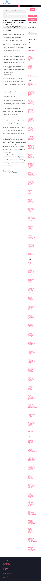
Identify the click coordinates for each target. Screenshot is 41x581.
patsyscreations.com (31, 278)
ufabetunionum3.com (31, 340)
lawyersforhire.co (30, 136)
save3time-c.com (30, 454)
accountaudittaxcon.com (31, 198)
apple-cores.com (30, 533)
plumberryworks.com (31, 217)
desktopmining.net (31, 537)
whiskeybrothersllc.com (31, 253)
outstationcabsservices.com (32, 400)
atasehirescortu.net (31, 157)
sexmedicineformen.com (32, 222)
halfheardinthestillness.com (32, 513)
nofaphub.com (30, 275)
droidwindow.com (30, 381)
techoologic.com (30, 391)
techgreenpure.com (31, 305)
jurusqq (29, 51)
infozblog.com (30, 498)
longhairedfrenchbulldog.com (32, 135)
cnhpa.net (29, 184)
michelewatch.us (30, 448)
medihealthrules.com (31, 394)
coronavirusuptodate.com (32, 323)
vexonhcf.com (30, 456)
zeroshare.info (30, 476)
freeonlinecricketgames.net (32, 493)
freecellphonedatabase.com (32, 104)
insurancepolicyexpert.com (32, 465)
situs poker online (30, 52)
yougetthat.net (30, 123)
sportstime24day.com (31, 148)
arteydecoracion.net (31, 504)
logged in (9, 172)
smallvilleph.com (30, 480)
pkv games (29, 69)
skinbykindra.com (30, 417)
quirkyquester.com (30, 221)
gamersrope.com (30, 105)
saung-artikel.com (30, 129)
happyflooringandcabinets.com (32, 174)
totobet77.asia (30, 235)
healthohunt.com (30, 356)
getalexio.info (30, 197)
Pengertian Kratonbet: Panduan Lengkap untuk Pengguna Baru (32, 41)
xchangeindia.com (30, 403)
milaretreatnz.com (30, 478)
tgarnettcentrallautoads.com (32, 451)
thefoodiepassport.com (31, 525)
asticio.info (29, 193)
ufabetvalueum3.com (31, 341)
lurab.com (29, 425)
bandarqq (29, 68)
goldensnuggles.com (31, 118)
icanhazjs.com (30, 529)
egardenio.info (30, 194)
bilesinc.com (30, 477)
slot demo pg (30, 61)
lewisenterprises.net (31, 288)
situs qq (29, 59)
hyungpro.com (30, 146)
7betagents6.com (30, 322)
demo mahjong (30, 57)
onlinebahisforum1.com (31, 266)
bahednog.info (30, 94)
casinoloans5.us (30, 520)
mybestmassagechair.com (32, 514)
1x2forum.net (30, 263)
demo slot (29, 64)
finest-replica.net (30, 372)
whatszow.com (30, 301)
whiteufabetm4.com (31, 349)
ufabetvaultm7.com (31, 342)
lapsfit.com (29, 328)
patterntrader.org (30, 183)
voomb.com (29, 162)
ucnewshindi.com (30, 103)
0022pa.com (30, 475)
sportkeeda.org (30, 200)
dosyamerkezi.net (30, 461)
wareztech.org (30, 111)
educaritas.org (30, 280)
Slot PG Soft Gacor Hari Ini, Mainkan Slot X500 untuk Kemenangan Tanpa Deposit (14, 11)
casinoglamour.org (30, 547)
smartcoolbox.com (30, 226)
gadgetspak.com (30, 325)
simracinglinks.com (31, 460)
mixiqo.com (29, 210)
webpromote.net (30, 502)
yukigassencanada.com (31, 318)
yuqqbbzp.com (30, 320)
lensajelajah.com (30, 281)
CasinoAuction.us (30, 521)
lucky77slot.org (30, 167)
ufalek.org (29, 172)
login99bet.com (30, 264)
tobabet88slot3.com (31, 233)
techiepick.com (30, 387)
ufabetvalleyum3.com (31, 249)
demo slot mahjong (31, 58)
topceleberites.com (31, 337)
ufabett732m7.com (31, 379)
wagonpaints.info (30, 365)
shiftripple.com (30, 224)
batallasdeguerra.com (31, 483)
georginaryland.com (31, 507)
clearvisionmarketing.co (31, 368)
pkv (28, 73)
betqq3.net (29, 519)
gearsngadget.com (30, 326)
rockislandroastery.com (31, 422)
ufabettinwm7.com (31, 242)
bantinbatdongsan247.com (32, 93)
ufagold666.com (30, 383)
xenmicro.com (30, 284)
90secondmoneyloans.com (32, 313)
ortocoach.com (30, 212)
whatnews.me (30, 370)
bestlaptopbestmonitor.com (32, 506)
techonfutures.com (31, 390)
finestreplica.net (30, 354)
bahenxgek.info (30, 95)
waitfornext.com (30, 367)
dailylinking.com (30, 290)
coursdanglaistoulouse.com (32, 444)
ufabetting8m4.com (31, 338)
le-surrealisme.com (31, 462)
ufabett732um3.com (31, 363)
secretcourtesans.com (31, 265)
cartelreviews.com (30, 307)
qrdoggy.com (30, 176)
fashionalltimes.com (31, 408)
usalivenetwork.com (31, 101)
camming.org (30, 269)
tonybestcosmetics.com (31, 414)
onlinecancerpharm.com (31, 171)
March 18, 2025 (7, 26)
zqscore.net (29, 191)
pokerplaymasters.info (31, 91)
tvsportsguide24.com (31, 164)
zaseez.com (29, 273)
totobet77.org (30, 236)
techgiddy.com (30, 100)
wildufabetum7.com (31, 254)
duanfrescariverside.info (31, 352)
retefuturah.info (30, 358)
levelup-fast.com (30, 329)
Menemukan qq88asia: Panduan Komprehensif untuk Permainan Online (32, 36)
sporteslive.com (30, 149)
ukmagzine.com (30, 110)
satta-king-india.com (31, 317)
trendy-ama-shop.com (31, 378)
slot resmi (29, 56)
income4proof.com (31, 279)
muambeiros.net (30, 497)
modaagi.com (30, 479)
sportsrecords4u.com (31, 336)
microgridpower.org (31, 209)
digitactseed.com (30, 310)
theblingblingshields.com (32, 150)
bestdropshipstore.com (31, 306)
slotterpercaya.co (30, 225)
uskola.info (29, 364)
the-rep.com (30, 470)
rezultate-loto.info (30, 334)
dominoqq (29, 75)
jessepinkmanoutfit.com (31, 113)
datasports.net (30, 156)
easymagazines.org (31, 204)
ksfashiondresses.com (31, 182)
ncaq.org (29, 283)
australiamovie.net (30, 441)
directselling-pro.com (31, 423)
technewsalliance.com (31, 360)
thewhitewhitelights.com (32, 510)
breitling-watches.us (31, 450)
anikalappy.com (30, 350)
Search (32, 9)
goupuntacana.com (31, 271)
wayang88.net (30, 346)
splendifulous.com (30, 335)
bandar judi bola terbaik (31, 55)
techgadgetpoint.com (31, 163)
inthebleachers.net (31, 538)
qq (5, 574)
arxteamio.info (30, 195)
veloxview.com (30, 251)
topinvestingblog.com (31, 468)
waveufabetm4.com (31, 345)
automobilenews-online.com (32, 407)
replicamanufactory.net (31, 333)
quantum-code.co (30, 369)
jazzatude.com (30, 474)
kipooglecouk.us (30, 522)
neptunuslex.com (30, 445)
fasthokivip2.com (30, 130)
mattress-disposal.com (31, 173)
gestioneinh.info (30, 373)
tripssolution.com (30, 316)
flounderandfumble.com (31, 355)
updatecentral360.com (31, 189)
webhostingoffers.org (31, 300)
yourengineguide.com (31, 398)
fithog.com (29, 505)
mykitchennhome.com (31, 523)
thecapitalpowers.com (31, 231)
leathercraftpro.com (31, 208)
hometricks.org (30, 207)
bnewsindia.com (30, 386)
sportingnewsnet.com (31, 147)
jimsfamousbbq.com (31, 439)
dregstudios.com (30, 484)
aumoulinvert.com (30, 524)
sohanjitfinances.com (31, 227)
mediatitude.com (30, 458)
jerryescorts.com (30, 159)
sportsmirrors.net (30, 155)
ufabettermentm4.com (31, 239)
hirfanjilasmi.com (30, 206)
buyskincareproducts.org (31, 540)
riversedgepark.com (31, 272)
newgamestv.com (30, 153)
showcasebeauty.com (31, 463)
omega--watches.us (31, 449)
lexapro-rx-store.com (31, 539)
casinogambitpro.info (31, 90)
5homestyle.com (30, 550)
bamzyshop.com (30, 388)
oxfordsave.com (30, 127)
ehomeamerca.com (31, 302)
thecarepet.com (30, 86)
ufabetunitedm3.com (31, 244)
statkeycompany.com (31, 466)
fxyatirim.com (30, 297)
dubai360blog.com (31, 166)
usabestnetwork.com (31, 112)
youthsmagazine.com (31, 140)
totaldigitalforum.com (31, 409)
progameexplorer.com (31, 421)
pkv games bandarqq (31, 50)
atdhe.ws (29, 511)
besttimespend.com (31, 201)
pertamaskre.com (30, 96)
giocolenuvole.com (31, 292)
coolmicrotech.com (31, 404)
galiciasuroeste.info (31, 481)
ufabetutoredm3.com (31, 247)
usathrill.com (30, 395)
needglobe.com (30, 211)
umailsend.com (30, 114)
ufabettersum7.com (31, 240)
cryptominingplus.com (31, 132)
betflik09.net (30, 282)
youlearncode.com (30, 296)
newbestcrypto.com (31, 126)
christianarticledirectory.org (32, 549)
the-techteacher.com (31, 406)
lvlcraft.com (29, 311)
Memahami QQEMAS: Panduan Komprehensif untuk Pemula (32, 27)
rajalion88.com (30, 270)
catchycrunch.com (30, 274)
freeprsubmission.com (31, 382)
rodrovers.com (30, 315)
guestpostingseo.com (31, 88)
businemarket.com (30, 137)
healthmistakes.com (31, 181)
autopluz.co (29, 453)
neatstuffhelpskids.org (31, 485)
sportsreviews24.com (31, 165)
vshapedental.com (30, 396)
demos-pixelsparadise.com (32, 457)
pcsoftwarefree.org (31, 289)
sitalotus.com (30, 185)
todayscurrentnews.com (31, 234)
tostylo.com (29, 122)
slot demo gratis (30, 66)
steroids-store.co (30, 503)
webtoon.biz (30, 144)
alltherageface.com (31, 418)
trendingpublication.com (31, 237)
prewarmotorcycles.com (31, 459)
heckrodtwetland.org (31, 512)
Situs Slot (5, 13)
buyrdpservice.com (31, 120)
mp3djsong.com (30, 443)
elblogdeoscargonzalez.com (32, 501)
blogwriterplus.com (31, 87)
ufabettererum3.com (31, 238)
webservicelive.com (31, 431)
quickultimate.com (31, 220)
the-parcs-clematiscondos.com (32, 84)
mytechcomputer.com (31, 427)
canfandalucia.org (30, 397)
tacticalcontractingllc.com (32, 230)
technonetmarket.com (31, 361)
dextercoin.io (30, 548)
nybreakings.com (30, 399)
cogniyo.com (30, 203)
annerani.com (30, 472)
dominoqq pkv (30, 67)
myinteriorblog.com (31, 385)
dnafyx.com (29, 291)
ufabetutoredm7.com (31, 248)
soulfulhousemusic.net (31, 228)
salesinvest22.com (30, 376)
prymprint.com (30, 199)
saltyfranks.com (30, 471)
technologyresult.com (31, 299)
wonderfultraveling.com (31, 489)
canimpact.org (30, 530)
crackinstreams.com (31, 324)
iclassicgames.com (30, 128)
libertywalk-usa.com (31, 440)
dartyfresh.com (30, 287)
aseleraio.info (30, 192)
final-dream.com (30, 371)
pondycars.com (30, 389)
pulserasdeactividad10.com (32, 534)
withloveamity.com (31, 295)
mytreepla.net (30, 331)
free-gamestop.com (31, 108)
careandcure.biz (30, 202)
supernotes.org (30, 186)
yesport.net (29, 121)
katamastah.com (30, 190)
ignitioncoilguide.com (31, 426)
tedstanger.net (30, 362)
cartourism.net (30, 532)
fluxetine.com (30, 516)
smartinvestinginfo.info (31, 359)
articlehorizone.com (31, 319)
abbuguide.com (30, 298)
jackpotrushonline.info (31, 102)
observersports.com (31, 131)
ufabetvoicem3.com (31, 344)
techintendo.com (30, 304)
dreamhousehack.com (31, 405)
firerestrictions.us (30, 495)
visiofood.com (30, 380)
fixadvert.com (30, 452)
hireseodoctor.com (31, 327)
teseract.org (29, 377)
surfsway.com (30, 308)
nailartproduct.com (31, 309)
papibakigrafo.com (30, 528)
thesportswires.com (31, 145)
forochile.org (30, 487)
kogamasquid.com (30, 543)
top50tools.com (30, 469)
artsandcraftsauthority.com (32, 430)
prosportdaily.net (30, 374)
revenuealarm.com (31, 424)
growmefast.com (30, 168)
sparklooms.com (30, 229)
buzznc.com (29, 415)
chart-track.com (30, 488)
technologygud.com (31, 177)
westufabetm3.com (31, 252)
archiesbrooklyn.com (31, 496)
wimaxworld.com (30, 492)
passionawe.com (30, 213)
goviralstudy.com (30, 531)
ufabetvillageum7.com (31, 343)
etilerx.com (29, 353)
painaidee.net (30, 141)
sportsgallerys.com (31, 154)
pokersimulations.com (31, 332)
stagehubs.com (30, 262)
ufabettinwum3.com (31, 243)
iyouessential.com (30, 293)
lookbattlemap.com (31, 119)
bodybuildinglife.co (31, 175)
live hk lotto (29, 60)
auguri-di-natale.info (31, 447)
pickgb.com (29, 180)
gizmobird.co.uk (30, 442)
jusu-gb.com (30, 85)
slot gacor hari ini (6, 568)
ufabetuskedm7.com (31, 246)
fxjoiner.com (30, 416)
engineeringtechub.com (31, 158)
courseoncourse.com (31, 92)
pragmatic (29, 70)
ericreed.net (30, 515)
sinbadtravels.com (30, 109)
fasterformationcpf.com (31, 117)
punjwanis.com (30, 83)
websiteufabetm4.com (31, 347)
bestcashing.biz (30, 494)
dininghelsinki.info (31, 351)
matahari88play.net (31, 138)
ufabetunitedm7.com (31, 245)
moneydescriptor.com (31, 139)
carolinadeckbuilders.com (32, 467)
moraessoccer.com (30, 486)
